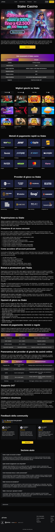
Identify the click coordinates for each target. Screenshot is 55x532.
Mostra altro (27, 442)
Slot (47, 92)
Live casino (20, 92)
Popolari (6, 92)
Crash (33, 92)
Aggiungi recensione (47, 421)
